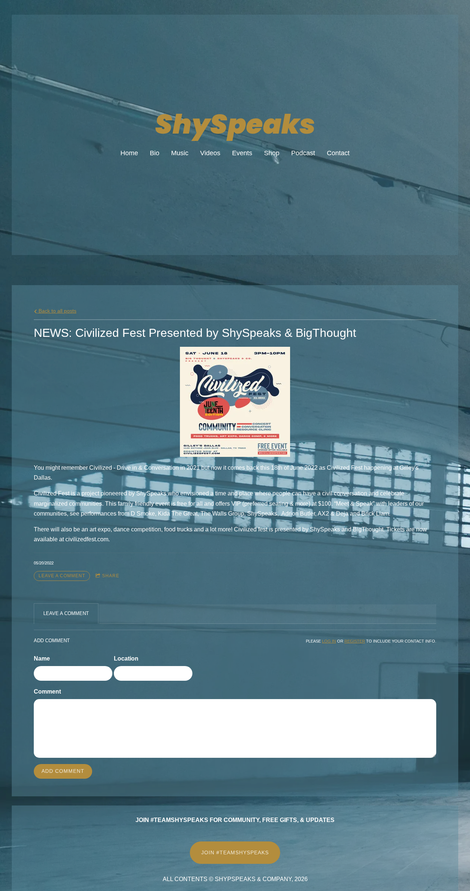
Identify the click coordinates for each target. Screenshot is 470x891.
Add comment (62, 771)
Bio (154, 153)
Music (179, 153)
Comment (47, 691)
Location (126, 658)
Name (42, 658)
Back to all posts (56, 311)
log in (329, 641)
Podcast (303, 153)
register (354, 641)
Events (242, 153)
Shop (271, 153)
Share (110, 575)
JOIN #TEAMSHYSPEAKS (235, 852)
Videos (210, 153)
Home (129, 153)
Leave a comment (62, 575)
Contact (338, 153)
